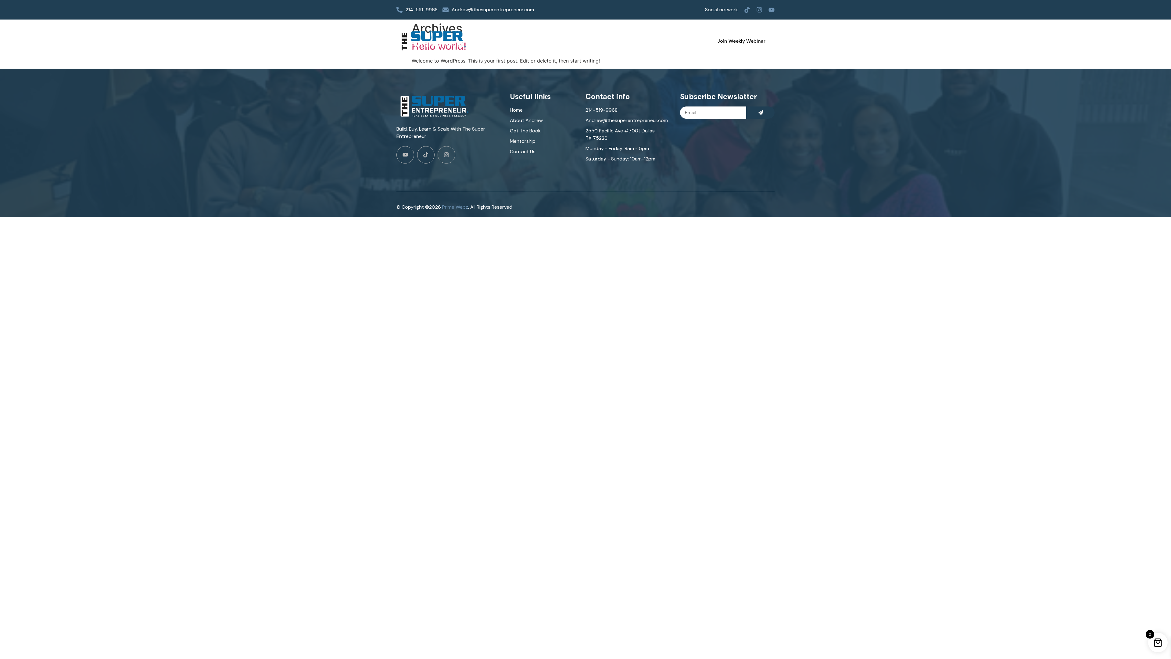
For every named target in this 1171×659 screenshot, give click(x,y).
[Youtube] (771, 10)
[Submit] (760, 112)
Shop (578, 41)
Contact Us (663, 41)
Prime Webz (455, 207)
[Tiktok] (747, 10)
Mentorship (621, 41)
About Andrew (540, 41)
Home (501, 41)
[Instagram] (759, 10)
